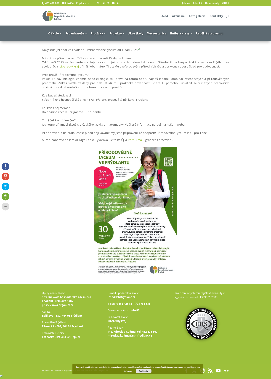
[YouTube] (113, 3)
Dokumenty (212, 3)
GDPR (225, 3)
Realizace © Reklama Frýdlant (57, 370)
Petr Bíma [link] (135, 140)
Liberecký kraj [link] (69, 66)
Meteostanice (156, 33)
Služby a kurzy (179, 33)
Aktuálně (178, 16)
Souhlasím (143, 371)
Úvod (164, 16)
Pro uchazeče (74, 33)
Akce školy (135, 33)
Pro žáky (97, 33)
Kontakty (216, 16)
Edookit (197, 3)
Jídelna (186, 3)
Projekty (115, 33)
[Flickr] (118, 3)
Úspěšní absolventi (209, 33)
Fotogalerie (197, 16)
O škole (53, 33)
